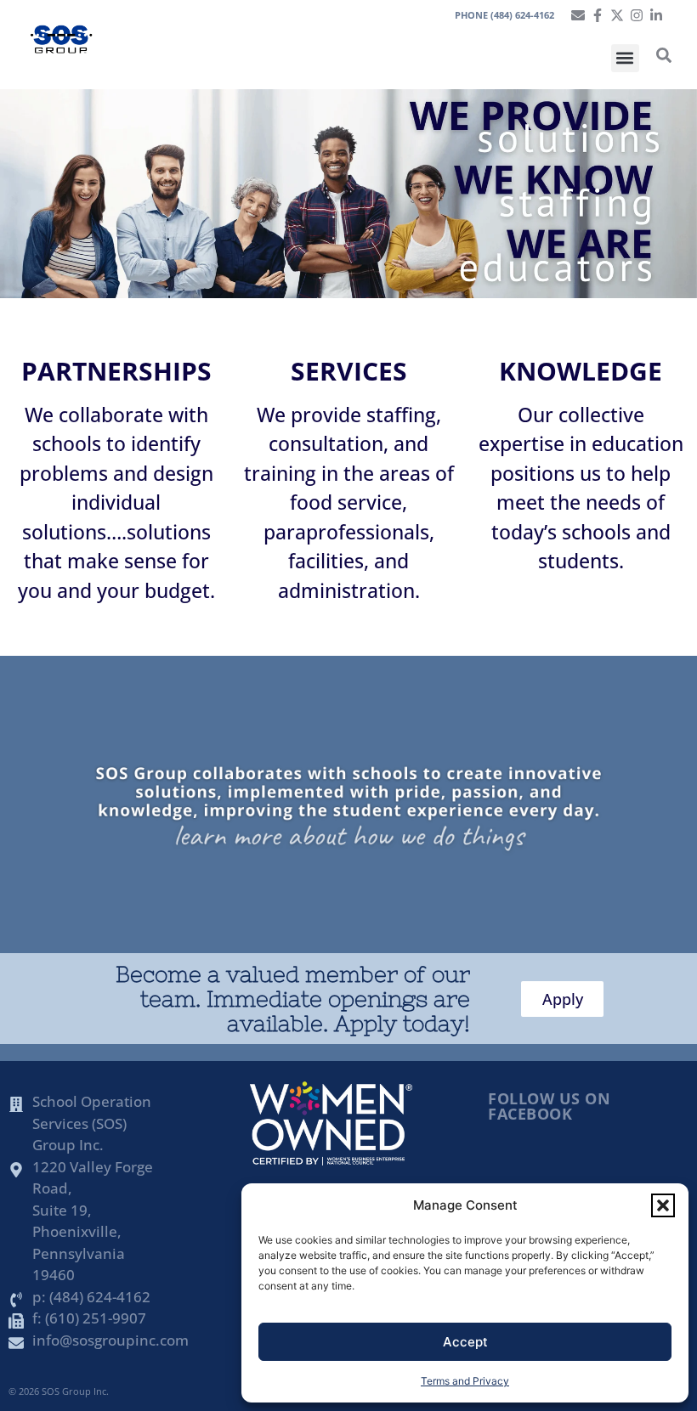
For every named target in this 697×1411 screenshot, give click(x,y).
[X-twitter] (617, 15)
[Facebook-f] (597, 15)
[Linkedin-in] (656, 15)
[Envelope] (578, 15)
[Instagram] (636, 15)
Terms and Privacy (465, 1380)
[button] (663, 1205)
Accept (465, 1342)
